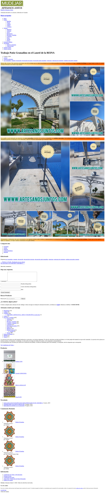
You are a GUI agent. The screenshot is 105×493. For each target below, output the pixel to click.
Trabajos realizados (11, 44)
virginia (5, 58)
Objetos (5, 28)
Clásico (8, 25)
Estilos (5, 20)
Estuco (8, 40)
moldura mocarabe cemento (70, 60)
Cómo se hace (10, 46)
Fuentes (12, 331)
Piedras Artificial (11, 330)
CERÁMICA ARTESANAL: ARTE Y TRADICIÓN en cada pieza (23, 314)
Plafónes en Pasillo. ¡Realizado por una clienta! (13, 262)
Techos (8, 39)
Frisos (8, 38)
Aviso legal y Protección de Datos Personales (15, 478)
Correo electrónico (28, 286)
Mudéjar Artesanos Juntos (7, 10)
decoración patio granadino (39, 60)
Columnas (9, 36)
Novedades (6, 43)
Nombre (26, 284)
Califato (9, 24)
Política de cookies (8, 480)
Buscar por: (3, 298)
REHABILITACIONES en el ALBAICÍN (14, 405)
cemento (14, 60)
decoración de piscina (27, 60)
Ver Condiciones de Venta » (7, 345)
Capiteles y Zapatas (11, 323)
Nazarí (8, 22)
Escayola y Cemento (9, 317)
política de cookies (79, 488)
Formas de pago (7, 476)
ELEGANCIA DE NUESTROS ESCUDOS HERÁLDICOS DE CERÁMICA (23, 403)
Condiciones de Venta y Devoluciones (13, 474)
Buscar (23, 298)
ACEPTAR (3, 490)
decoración (19, 60)
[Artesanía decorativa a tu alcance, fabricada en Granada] (12, 8)
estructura (49, 60)
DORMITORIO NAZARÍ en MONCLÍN (14, 404)
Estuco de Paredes (8, 334)
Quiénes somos (7, 47)
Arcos (8, 32)
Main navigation (6, 15)
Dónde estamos (7, 49)
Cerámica (9, 26)
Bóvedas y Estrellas (11, 35)
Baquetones (9, 33)
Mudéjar (9, 21)
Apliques (9, 31)
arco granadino (7, 60)
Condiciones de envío (9, 477)
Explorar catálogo (8, 42)
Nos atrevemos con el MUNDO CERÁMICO (13, 263)
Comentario (4, 281)
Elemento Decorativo (12, 325)
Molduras (9, 29)
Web (22, 289)
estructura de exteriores (57, 60)
